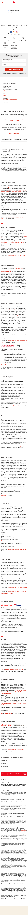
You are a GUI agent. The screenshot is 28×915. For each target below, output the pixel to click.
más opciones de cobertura (17, 242)
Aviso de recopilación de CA (18, 907)
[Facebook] (11, 32)
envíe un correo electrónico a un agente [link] (15, 292)
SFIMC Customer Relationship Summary (11, 702)
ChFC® (14, 29)
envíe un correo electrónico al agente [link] (14, 446)
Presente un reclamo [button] (14, 120)
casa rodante (19, 268)
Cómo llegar (6, 90)
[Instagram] (17, 32)
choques (20, 190)
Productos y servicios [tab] (7, 139)
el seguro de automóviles (12, 187)
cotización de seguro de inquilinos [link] (16, 405)
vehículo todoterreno (6, 271)
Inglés (4, 95)
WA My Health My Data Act (6, 907)
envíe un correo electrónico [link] (11, 629)
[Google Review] (14, 32)
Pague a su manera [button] (14, 133)
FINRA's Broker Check (20, 690)
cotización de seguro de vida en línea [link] (17, 549)
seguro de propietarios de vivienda (9, 309)
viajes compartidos (16, 191)
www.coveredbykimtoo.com (10, 99)
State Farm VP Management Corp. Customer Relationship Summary (12, 692)
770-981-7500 (6, 104)
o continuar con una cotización (14, 72)
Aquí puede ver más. (6, 540)
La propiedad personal (16, 315)
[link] (22, 39)
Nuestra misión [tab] (17, 139)
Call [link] (2, 713)
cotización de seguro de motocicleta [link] (16, 255)
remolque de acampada (7, 270)
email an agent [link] (8, 713)
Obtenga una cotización (14, 69)
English (2, 2)
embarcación (18, 270)
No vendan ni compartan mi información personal (10, 909)
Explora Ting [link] (4, 364)
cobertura (11, 190)
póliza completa (23, 830)
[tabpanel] (14, 93)
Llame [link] (2, 292)
